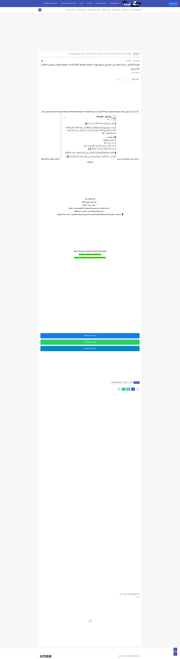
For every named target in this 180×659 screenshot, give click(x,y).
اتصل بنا (89, 3)
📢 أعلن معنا (173, 4)
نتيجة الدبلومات (116, 10)
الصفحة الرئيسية (114, 3)
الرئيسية (135, 61)
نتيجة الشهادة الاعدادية (94, 10)
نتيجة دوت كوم (122, 656)
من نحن (81, 3)
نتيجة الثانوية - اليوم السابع (68, 3)
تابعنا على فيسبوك (90, 336)
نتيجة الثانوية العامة (136, 10)
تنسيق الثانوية (126, 10)
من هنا (81, 254)
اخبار (127, 61)
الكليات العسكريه (71, 10)
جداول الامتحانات (81, 10)
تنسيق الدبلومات (106, 10)
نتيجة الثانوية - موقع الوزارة (50, 3)
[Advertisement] (90, 36)
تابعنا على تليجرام (90, 348)
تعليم (125, 382)
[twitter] (42, 10)
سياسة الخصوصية (101, 3)
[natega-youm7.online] (41, 656)
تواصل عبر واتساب (90, 342)
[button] (133, 389)
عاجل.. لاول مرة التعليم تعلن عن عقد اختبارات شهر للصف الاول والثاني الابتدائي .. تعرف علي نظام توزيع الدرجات (98, 54)
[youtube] (44, 656)
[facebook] (50, 656)
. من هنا (77, 257)
